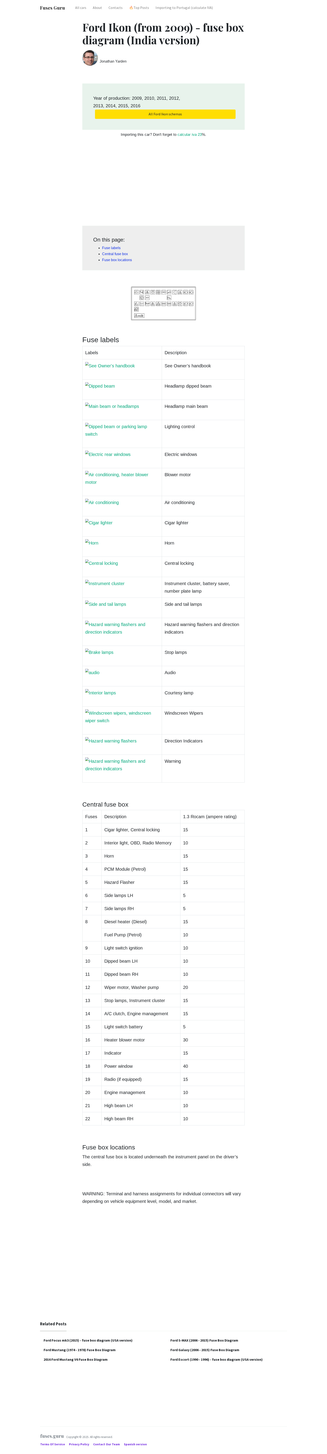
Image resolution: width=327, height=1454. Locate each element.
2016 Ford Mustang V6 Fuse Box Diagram (76, 1359)
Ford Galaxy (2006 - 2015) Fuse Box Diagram (204, 1350)
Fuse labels (111, 248)
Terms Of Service (53, 1444)
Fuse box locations (117, 260)
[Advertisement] (163, 184)
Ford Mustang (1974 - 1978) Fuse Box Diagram (80, 1350)
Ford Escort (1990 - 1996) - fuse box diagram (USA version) (216, 1359)
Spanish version (135, 1444)
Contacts (116, 7)
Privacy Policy (79, 1444)
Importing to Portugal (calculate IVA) (184, 7)
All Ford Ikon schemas (165, 114)
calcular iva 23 (190, 134)
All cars (80, 7)
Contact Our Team (106, 1444)
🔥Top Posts (139, 7)
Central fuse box (115, 254)
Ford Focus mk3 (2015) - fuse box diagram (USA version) (88, 1340)
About (97, 7)
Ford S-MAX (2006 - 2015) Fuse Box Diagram (204, 1340)
